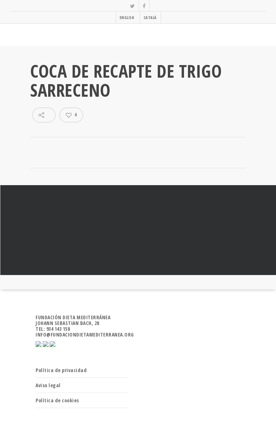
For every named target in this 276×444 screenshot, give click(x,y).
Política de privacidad (61, 370)
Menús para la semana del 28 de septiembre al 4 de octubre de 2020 (138, 230)
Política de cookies (57, 400)
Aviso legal (48, 385)
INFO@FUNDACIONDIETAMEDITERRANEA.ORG (85, 334)
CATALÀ (150, 17)
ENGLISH (127, 17)
